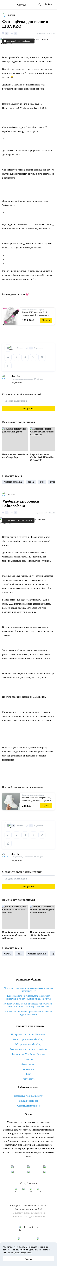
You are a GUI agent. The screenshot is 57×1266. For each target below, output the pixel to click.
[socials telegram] (39, 1191)
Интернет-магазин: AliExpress (33, 310)
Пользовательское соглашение (28, 1213)
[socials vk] (17, 1191)
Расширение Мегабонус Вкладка (28, 1054)
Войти (48, 4)
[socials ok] (24, 1191)
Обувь (7, 953)
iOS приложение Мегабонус (28, 1044)
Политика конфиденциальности (29, 1216)
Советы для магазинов (28, 1105)
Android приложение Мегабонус (28, 1039)
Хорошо (28, 1259)
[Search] (39, 4)
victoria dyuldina (13, 482)
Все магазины (29, 1069)
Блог (28, 1074)
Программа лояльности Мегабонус (28, 1034)
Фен (42, 482)
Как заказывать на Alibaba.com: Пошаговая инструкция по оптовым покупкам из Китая (28, 997)
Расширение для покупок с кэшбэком (28, 1049)
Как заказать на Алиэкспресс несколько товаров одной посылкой (28, 1013)
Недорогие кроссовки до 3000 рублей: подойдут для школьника (42, 935)
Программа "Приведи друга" (28, 1096)
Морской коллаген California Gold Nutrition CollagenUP (42, 457)
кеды (19, 953)
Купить (46, 320)
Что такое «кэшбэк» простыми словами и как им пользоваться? (28, 989)
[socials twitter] (32, 1191)
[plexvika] (5, 15)
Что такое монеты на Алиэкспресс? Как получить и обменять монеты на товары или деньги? (28, 1005)
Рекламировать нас (28, 1101)
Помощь (28, 1059)
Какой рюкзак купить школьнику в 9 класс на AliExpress (14, 935)
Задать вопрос (28, 1064)
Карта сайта (28, 1079)
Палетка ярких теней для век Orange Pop (15, 455)
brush (31, 482)
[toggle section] (30, 1018)
